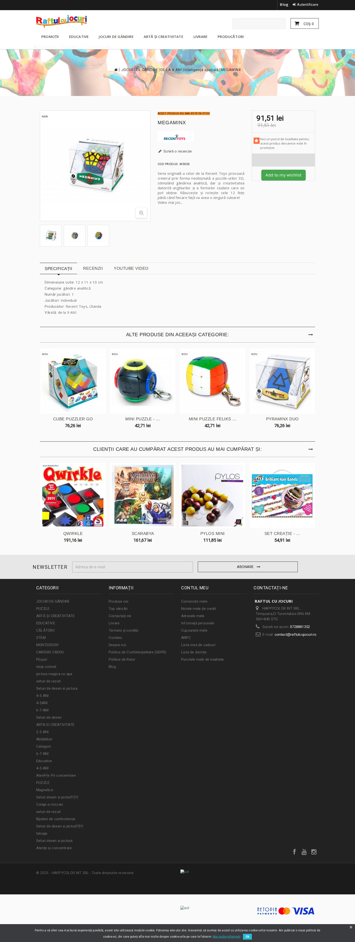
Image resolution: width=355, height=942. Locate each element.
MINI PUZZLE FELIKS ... (212, 419)
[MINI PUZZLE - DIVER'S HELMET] (142, 381)
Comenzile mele (194, 601)
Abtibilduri (44, 739)
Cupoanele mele (194, 630)
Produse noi (118, 601)
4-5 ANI (42, 696)
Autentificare (307, 4)
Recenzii (93, 268)
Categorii (43, 746)
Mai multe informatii (227, 936)
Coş (308, 24)
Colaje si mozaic (49, 804)
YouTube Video (131, 268)
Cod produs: (168, 164)
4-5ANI (42, 703)
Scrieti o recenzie (177, 151)
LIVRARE (200, 36)
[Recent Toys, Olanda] (201, 136)
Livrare (114, 623)
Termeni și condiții (123, 630)
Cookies (115, 637)
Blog (284, 4)
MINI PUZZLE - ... (142, 419)
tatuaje (41, 833)
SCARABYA (143, 533)
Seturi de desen (49, 717)
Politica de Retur (122, 659)
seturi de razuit (48, 681)
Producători (231, 36)
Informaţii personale (197, 623)
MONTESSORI (47, 645)
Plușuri (41, 659)
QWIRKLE (73, 533)
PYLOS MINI (212, 533)
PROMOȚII (50, 36)
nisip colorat (46, 667)
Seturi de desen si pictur (59, 826)
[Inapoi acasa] (115, 70)
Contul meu (194, 587)
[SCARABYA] (142, 495)
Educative (44, 761)
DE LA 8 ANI (171, 70)
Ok (247, 936)
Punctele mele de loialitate (202, 659)
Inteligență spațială (201, 70)
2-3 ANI (42, 732)
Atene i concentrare (56, 775)
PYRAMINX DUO (282, 419)
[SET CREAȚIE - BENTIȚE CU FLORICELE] (282, 495)
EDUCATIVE (79, 36)
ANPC (186, 637)
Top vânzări (118, 608)
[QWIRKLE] (73, 495)
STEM (41, 637)
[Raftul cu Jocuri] (81, 21)
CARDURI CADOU (50, 652)
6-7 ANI (42, 710)
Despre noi (117, 645)
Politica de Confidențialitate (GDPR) (137, 652)
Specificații (58, 268)
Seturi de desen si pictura (57, 688)
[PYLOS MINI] (212, 495)
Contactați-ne (120, 616)
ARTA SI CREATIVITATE (55, 725)
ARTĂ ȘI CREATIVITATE (163, 36)
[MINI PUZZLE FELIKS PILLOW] (212, 381)
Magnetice (44, 790)
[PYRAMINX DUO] (282, 381)
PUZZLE (43, 608)
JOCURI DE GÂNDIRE (116, 36)
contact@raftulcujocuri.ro (296, 634)
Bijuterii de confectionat (55, 819)
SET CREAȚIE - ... (282, 533)
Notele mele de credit (198, 608)
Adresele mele (193, 616)
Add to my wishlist (283, 175)
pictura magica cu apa (54, 674)
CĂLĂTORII (45, 630)
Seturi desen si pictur (57, 797)
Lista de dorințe (193, 652)
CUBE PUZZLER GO (73, 419)
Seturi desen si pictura (54, 841)
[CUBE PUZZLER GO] (73, 381)
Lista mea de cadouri (198, 645)
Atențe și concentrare (54, 848)
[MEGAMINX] (50, 235)
